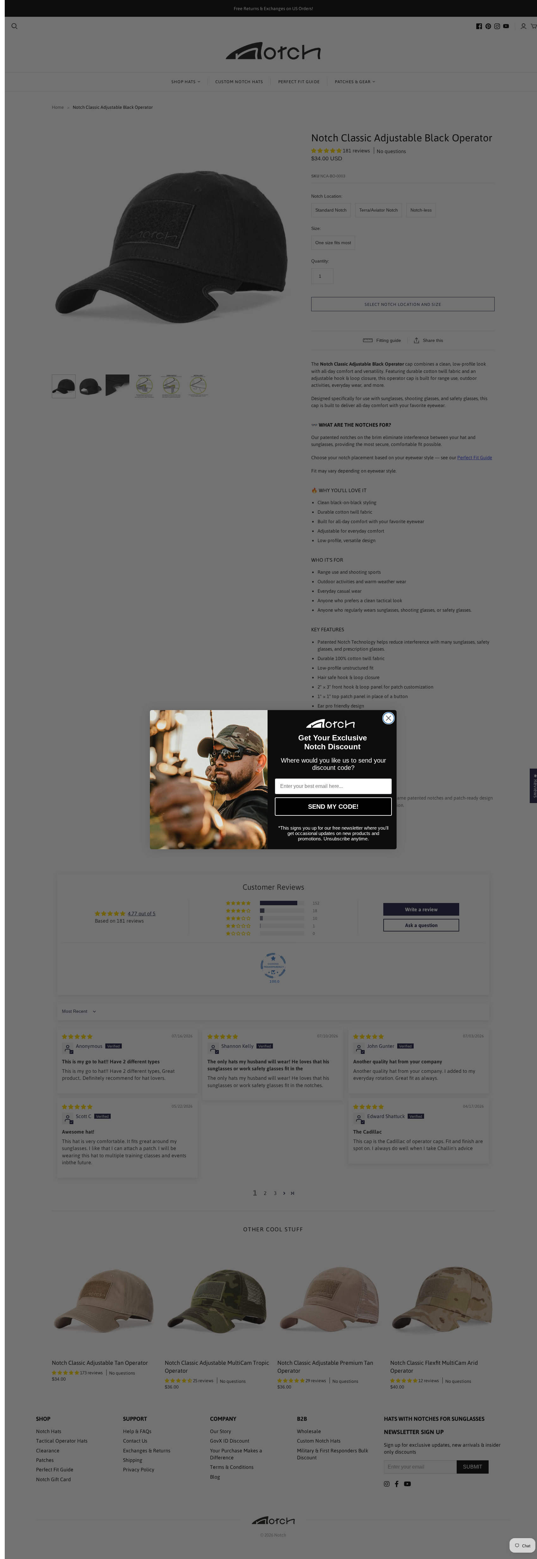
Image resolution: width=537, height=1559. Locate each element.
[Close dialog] (388, 718)
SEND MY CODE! (333, 806)
